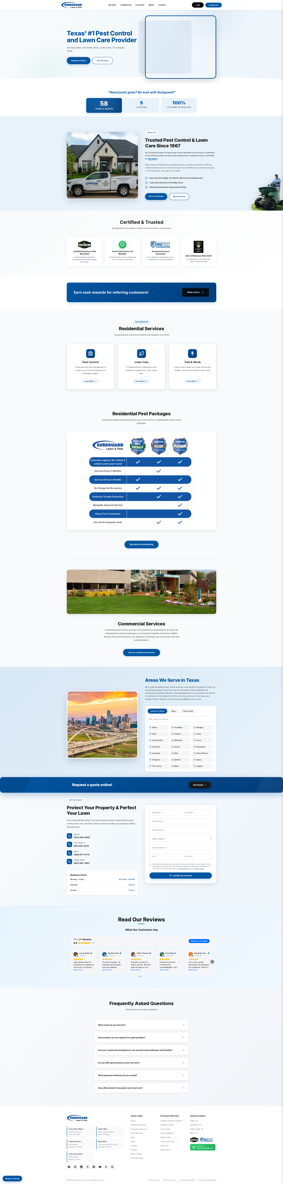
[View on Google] (76, 954)
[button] (71, 961)
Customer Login (137, 1158)
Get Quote (198, 785)
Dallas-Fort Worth (157, 711)
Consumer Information (187, 1180)
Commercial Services (139, 1129)
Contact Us (213, 5)
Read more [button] (78, 970)
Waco (173, 711)
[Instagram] (75, 1167)
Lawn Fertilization (166, 1133)
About (151, 5)
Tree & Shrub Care (167, 1141)
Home (133, 1121)
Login (197, 5)
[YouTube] (100, 1167)
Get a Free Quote (156, 196)
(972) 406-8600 (82, 837)
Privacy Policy (183, 868)
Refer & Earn (193, 292)
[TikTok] (106, 1167)
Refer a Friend (136, 1154)
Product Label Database (207, 1180)
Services (112, 5)
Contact (134, 1150)
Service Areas (179, 196)
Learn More (89, 381)
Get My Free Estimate (182, 875)
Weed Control (165, 1137)
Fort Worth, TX (195, 1125)
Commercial (126, 5)
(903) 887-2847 (82, 863)
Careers (162, 5)
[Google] (112, 1167)
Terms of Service (169, 1180)
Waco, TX (194, 1133)
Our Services (102, 60)
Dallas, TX (194, 1121)
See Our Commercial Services (141, 652)
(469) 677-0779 (82, 854)
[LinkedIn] (81, 1167)
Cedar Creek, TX (196, 1129)
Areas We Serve (137, 1133)
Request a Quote (78, 60)
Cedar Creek (188, 711)
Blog (132, 1137)
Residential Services (138, 1125)
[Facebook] (69, 1167)
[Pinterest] (94, 1167)
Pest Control (165, 1129)
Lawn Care (164, 1146)
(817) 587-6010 (81, 846)
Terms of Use (199, 868)
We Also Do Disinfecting (141, 544)
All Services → (165, 1150)
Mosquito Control (167, 1125)
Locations (140, 5)
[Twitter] (87, 1167)
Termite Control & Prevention (171, 1121)
